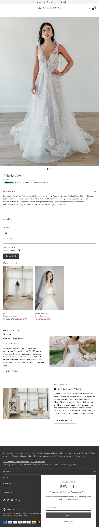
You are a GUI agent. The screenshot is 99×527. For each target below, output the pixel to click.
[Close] (93, 478)
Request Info (11, 256)
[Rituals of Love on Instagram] (8, 500)
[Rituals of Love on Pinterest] (16, 500)
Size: (6, 227)
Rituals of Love (21, 513)
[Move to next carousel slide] (94, 438)
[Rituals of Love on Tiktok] (20, 500)
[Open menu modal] (4, 7)
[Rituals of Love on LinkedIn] (12, 500)
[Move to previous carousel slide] (88, 438)
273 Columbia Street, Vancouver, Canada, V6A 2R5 (24, 461)
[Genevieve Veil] (49, 288)
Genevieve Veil (41, 313)
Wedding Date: (9, 247)
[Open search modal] (89, 7)
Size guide (10, 238)
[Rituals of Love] (49, 8)
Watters (6, 179)
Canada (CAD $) (11, 509)
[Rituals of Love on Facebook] (4, 500)
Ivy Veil (6, 313)
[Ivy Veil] (18, 288)
